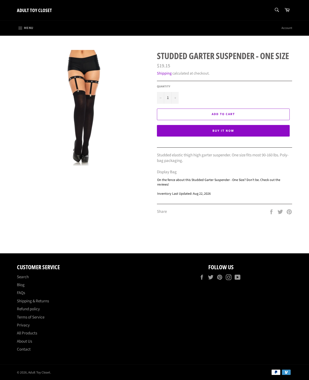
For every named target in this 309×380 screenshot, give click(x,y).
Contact (24, 349)
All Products (27, 333)
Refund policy (28, 309)
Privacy (23, 325)
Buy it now (223, 131)
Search (23, 277)
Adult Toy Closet (34, 10)
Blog (21, 285)
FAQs (21, 293)
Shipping (164, 73)
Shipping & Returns (33, 301)
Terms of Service (30, 317)
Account (286, 28)
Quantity (163, 87)
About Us (24, 341)
